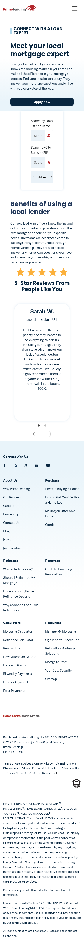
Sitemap (51, 679)
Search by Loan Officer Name (42, 123)
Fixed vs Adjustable (16, 682)
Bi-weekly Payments (17, 673)
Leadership (11, 514)
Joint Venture (12, 548)
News (7, 539)
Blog (6, 531)
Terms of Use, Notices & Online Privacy (28, 763)
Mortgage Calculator (17, 631)
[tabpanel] (42, 366)
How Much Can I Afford (19, 656)
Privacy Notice (71, 768)
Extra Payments (14, 690)
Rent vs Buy (11, 648)
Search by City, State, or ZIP (41, 150)
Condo (50, 524)
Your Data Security (58, 670)
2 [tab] (45, 425)
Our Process (12, 497)
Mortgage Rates (56, 662)
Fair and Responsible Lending (40, 768)
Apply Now (42, 102)
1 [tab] (39, 425)
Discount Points (14, 665)
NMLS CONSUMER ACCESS (61, 737)
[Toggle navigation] (74, 8)
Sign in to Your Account (62, 640)
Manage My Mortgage (60, 631)
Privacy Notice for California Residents (30, 773)
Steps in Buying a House (62, 489)
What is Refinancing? (18, 569)
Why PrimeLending (16, 489)
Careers (8, 505)
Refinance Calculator (18, 640)
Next (48, 432)
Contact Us (11, 522)
